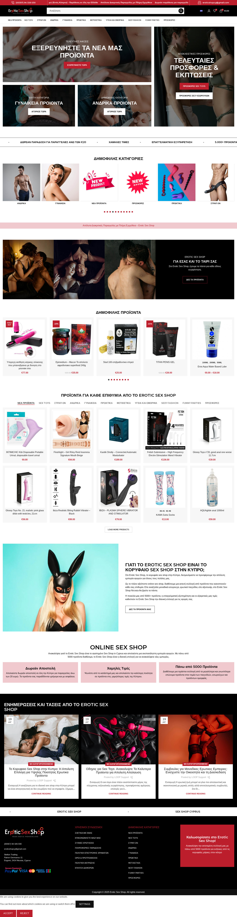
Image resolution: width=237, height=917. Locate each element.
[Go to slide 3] (110, 212)
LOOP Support (44, 780)
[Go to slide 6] (118, 212)
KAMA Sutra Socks (165, 515)
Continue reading (41, 794)
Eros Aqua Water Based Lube (212, 366)
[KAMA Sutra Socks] (165, 488)
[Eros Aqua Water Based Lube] (212, 339)
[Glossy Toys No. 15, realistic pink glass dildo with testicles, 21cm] (25, 488)
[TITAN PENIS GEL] (165, 339)
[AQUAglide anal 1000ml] (212, 488)
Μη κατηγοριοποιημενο (41, 764)
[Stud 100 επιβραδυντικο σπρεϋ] (118, 339)
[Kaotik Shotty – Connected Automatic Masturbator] (118, 430)
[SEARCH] (180, 10)
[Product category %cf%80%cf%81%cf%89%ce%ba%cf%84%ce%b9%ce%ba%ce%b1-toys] (137, 185)
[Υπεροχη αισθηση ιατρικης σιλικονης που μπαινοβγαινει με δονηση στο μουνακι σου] (25, 339)
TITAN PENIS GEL (165, 362)
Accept (8, 913)
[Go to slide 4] (113, 212)
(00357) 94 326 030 (26, 2)
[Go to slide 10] (129, 212)
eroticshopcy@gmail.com (216, 2)
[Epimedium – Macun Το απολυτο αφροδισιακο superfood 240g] (72, 339)
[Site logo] (20, 10)
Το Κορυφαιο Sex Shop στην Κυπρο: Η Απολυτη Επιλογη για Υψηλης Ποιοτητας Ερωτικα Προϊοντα (41, 772)
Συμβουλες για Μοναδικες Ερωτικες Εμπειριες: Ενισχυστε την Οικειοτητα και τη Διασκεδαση (195, 770)
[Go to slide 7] (121, 212)
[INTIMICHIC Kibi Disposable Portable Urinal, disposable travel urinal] (25, 430)
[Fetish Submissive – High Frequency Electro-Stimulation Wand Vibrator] (165, 430)
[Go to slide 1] (104, 212)
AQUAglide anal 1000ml (212, 510)
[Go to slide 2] (107, 212)
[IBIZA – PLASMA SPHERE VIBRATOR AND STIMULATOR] (118, 488)
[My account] (209, 11)
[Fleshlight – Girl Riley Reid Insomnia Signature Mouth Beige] (72, 430)
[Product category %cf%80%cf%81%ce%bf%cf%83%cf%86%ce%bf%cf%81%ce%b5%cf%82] (99, 185)
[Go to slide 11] (132, 212)
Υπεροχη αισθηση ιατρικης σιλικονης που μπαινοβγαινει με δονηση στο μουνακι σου (25, 365)
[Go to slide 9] (127, 212)
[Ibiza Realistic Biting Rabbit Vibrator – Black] (72, 488)
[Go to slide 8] (124, 212)
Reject (24, 913)
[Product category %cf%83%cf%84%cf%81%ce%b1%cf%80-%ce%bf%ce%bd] (176, 185)
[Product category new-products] (60, 185)
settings (84, 904)
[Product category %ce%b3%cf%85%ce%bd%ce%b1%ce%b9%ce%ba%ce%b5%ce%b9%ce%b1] (21, 185)
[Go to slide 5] (115, 212)
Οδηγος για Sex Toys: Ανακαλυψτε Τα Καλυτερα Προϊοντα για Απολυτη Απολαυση (118, 770)
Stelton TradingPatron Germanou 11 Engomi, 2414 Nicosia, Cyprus (17, 857)
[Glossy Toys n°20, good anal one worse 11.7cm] (212, 430)
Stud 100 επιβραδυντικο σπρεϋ (118, 362)
